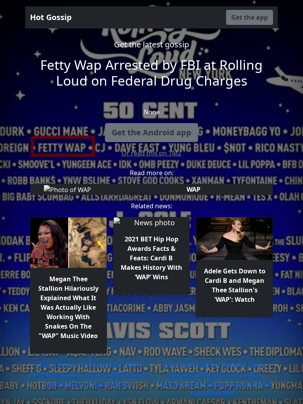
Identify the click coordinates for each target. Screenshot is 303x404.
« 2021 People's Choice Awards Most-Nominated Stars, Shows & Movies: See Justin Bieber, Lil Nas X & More (88, 374)
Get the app (249, 17)
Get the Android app (151, 132)
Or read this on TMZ (151, 153)
